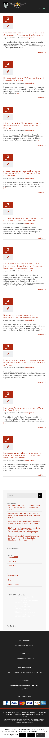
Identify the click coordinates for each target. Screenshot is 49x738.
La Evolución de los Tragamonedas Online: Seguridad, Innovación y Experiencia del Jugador (24, 507)
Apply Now (24, 689)
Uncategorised (29, 38)
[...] (25, 48)
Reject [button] (31, 735)
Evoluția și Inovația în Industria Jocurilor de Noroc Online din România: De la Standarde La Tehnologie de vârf (23, 538)
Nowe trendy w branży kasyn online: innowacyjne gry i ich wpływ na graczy (20, 316)
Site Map (39, 672)
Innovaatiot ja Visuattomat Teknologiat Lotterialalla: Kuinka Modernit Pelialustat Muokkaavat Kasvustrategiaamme (23, 265)
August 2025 (13, 557)
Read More (41, 52)
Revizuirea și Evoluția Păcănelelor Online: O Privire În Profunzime (23, 79)
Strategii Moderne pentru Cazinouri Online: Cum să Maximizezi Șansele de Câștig (23, 219)
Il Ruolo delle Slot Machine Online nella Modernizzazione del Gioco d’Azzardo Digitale (22, 125)
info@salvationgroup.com (24, 658)
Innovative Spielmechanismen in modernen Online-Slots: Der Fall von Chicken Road (24, 523)
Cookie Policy (30, 672)
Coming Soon (13, 576)
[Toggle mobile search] (40, 9)
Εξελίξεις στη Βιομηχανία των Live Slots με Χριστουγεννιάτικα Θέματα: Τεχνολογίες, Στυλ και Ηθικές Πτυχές (24, 530)
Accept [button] (23, 735)
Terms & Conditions (13, 672)
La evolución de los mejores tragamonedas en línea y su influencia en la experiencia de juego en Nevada (24, 362)
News (10, 580)
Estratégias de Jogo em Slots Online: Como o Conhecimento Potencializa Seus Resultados (23, 34)
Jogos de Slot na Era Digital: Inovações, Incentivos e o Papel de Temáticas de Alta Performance (21, 173)
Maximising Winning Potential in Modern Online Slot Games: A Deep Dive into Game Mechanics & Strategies (22, 455)
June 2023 (12, 566)
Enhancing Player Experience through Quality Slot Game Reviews (24, 409)
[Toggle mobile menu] (44, 9)
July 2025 (12, 561)
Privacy (23, 672)
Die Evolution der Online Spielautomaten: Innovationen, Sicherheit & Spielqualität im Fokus (24, 515)
